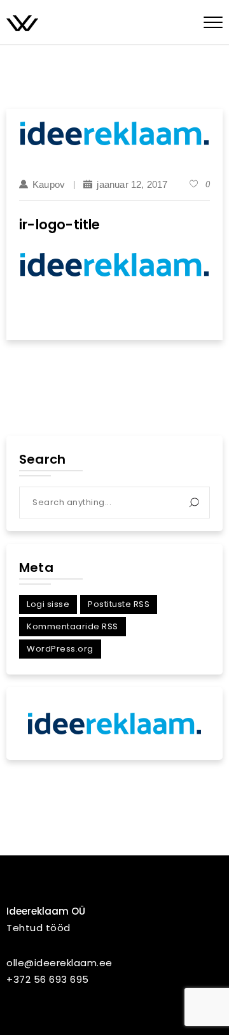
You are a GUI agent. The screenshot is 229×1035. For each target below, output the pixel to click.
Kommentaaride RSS (72, 626)
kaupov (48, 184)
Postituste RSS (118, 604)
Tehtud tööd (38, 927)
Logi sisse (48, 604)
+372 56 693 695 (47, 979)
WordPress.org (60, 649)
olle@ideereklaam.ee (59, 962)
